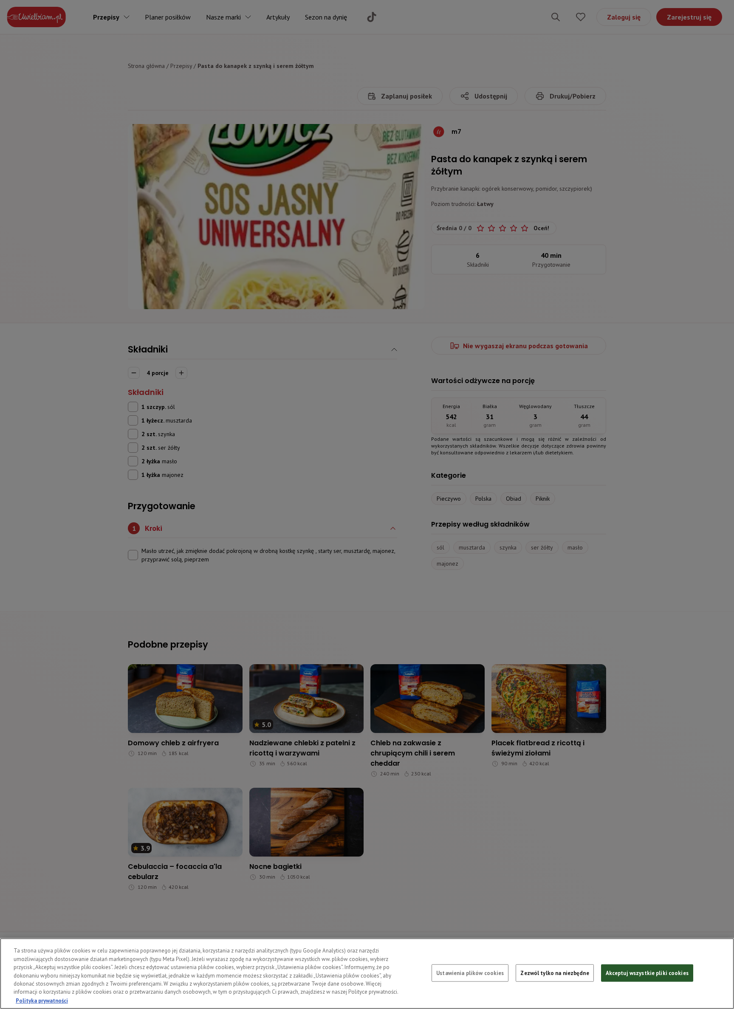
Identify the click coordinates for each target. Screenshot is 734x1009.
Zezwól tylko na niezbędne (554, 972)
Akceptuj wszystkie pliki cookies (647, 972)
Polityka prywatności (42, 1000)
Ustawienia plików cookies (470, 972)
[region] (367, 973)
